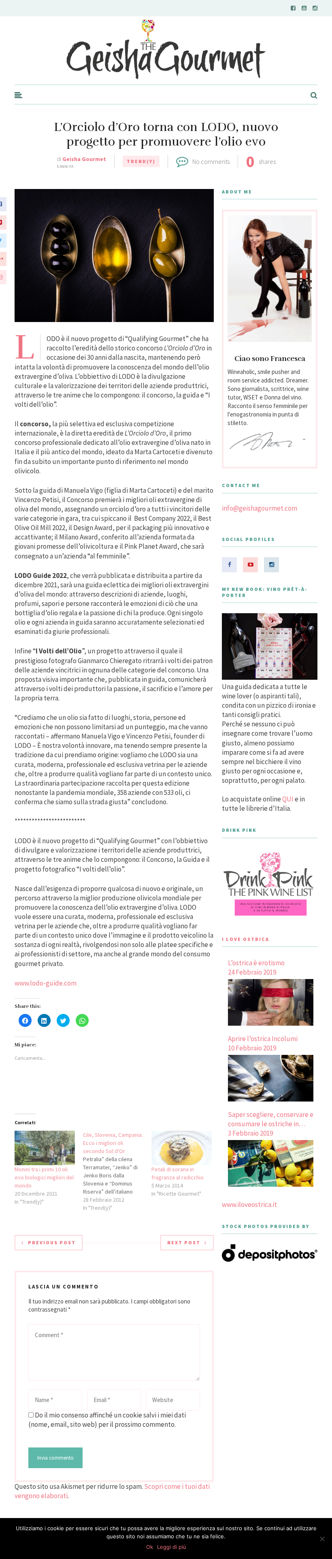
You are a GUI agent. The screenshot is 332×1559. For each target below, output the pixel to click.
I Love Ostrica (245, 939)
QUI (288, 799)
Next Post (183, 1242)
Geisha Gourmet (84, 159)
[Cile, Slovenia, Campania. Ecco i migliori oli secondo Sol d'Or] (117, 1171)
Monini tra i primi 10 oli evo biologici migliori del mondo (44, 1177)
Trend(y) (141, 161)
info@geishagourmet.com (259, 508)
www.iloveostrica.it (249, 1204)
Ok (149, 1547)
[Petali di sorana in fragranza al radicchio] (181, 1148)
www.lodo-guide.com (46, 983)
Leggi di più (171, 1547)
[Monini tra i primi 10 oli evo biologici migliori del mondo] (45, 1148)
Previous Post (52, 1242)
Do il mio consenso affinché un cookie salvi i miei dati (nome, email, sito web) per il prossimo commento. (107, 1420)
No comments (211, 161)
